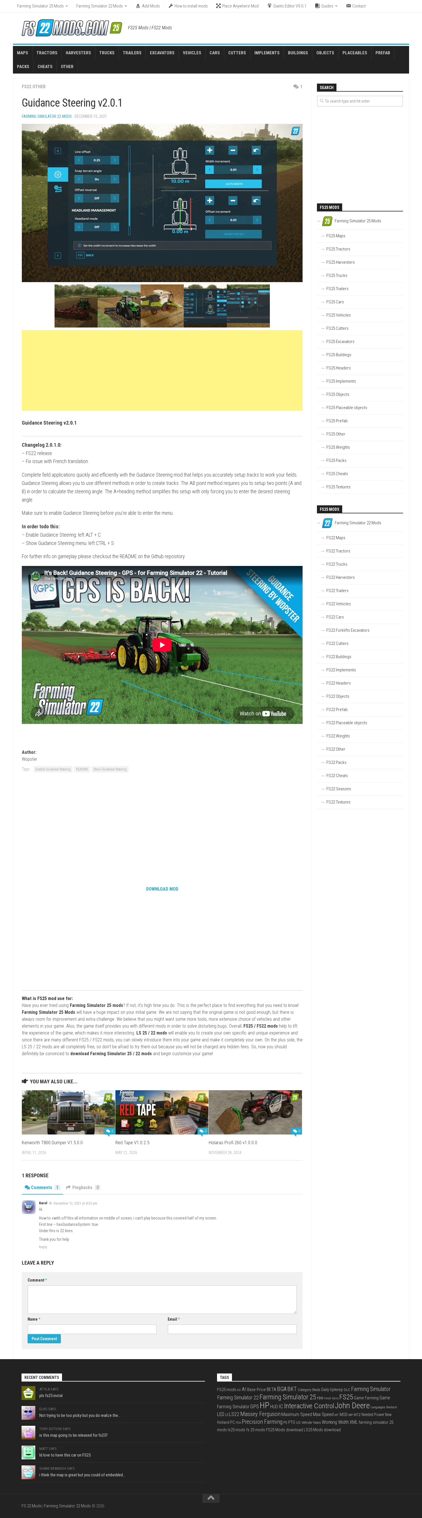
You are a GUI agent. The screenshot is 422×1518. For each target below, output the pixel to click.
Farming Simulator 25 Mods (40, 6)
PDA (238, 1423)
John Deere (352, 1405)
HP (264, 1405)
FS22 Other (34, 86)
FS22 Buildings (338, 656)
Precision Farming (262, 1422)
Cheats (45, 66)
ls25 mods (236, 1429)
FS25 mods (226, 1389)
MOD (344, 1414)
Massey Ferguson (260, 1414)
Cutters (237, 52)
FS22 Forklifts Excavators (347, 630)
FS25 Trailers (337, 288)
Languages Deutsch (384, 1407)
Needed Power (372, 1414)
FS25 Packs (336, 460)
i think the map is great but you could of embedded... (82, 1474)
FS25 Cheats (337, 473)
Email (174, 1319)
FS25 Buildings (338, 354)
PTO (291, 1422)
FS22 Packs (336, 762)
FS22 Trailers (337, 590)
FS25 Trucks (336, 275)
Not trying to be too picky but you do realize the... (80, 1415)
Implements (267, 52)
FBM (320, 1398)
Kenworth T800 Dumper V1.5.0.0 (52, 1142)
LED (220, 1414)
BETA (271, 1389)
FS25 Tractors (338, 249)
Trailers (132, 52)
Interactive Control (309, 1406)
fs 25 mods (255, 1429)
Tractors (46, 52)
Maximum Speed (296, 1414)
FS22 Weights (338, 736)
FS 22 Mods (32, 1506)
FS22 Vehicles (338, 603)
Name (34, 1319)
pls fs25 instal (51, 1395)
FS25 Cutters (337, 328)
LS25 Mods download (322, 1429)
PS (285, 1422)
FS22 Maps (335, 537)
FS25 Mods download (284, 1429)
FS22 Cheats (337, 775)
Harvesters (78, 52)
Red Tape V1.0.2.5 (132, 1142)
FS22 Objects (337, 696)
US (298, 1422)
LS (226, 1415)
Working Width (335, 1422)
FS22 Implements (341, 670)
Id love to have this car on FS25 (65, 1455)
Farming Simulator (370, 1389)
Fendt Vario (331, 1398)
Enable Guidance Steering (53, 769)
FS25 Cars (335, 302)
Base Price (256, 1389)
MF (336, 1415)
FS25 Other (335, 434)
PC (232, 1422)
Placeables (354, 52)
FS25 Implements (341, 381)
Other (67, 66)
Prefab (382, 52)
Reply (43, 1247)
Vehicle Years (311, 1422)
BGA (282, 1389)
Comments (45, 1187)
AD (239, 1390)
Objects (325, 52)
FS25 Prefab (337, 420)
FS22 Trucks (336, 564)
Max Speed (323, 1414)
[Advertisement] (162, 370)
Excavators (162, 52)
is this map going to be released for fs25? (73, 1435)
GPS (254, 1406)
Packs (23, 66)
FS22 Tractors (338, 551)
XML (354, 1422)
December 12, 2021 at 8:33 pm (75, 1203)
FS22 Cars (335, 617)
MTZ (357, 1415)
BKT (292, 1389)
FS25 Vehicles (338, 315)
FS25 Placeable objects (346, 407)
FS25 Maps (335, 235)
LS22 (234, 1414)
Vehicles (192, 52)
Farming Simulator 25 (288, 1397)
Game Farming (366, 1398)
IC (281, 1406)
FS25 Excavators (340, 341)
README (82, 769)
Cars (215, 52)
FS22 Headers (338, 683)
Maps (22, 52)
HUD (274, 1406)
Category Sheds (309, 1390)
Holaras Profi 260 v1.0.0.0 (233, 1142)
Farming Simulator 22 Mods (99, 6)
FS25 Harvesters (340, 262)
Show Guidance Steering (110, 769)
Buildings (298, 52)
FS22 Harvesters (340, 577)
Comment (37, 1280)
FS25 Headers (338, 368)
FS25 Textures (338, 487)
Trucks (107, 52)
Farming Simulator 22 (238, 1397)
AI (244, 1389)
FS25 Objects (337, 394)
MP (351, 1415)
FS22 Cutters (337, 643)
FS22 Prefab (337, 709)
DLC (347, 1390)
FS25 (346, 1397)
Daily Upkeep (332, 1389)
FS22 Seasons (338, 788)
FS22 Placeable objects (346, 722)
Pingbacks (85, 1187)
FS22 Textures (338, 802)
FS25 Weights (338, 447)
